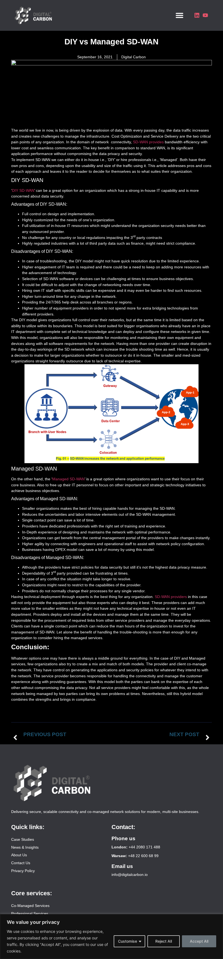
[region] (111, 936)
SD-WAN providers (171, 596)
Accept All (199, 941)
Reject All (163, 941)
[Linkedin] (196, 15)
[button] (180, 15)
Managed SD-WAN (68, 479)
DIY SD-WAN (23, 190)
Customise (127, 941)
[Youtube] (205, 15)
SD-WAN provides (149, 142)
